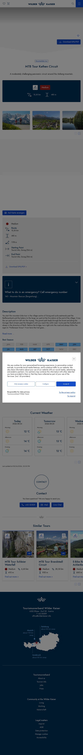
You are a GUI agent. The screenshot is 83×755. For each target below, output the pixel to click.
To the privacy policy (67, 392)
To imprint (71, 396)
